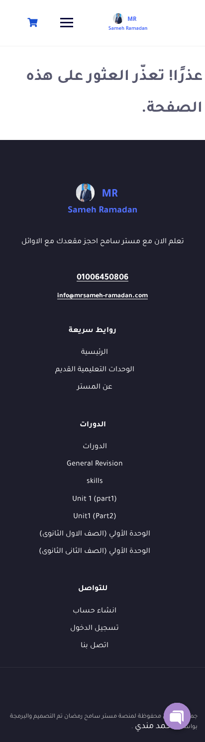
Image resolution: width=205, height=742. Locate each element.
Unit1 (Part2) (94, 517)
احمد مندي (153, 726)
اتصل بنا (94, 646)
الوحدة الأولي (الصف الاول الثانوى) (94, 535)
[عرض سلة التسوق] (31, 22)
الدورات (95, 447)
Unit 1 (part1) (94, 500)
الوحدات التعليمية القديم (94, 370)
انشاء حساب (94, 611)
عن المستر (94, 388)
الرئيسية (94, 353)
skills (95, 482)
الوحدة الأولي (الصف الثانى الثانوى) (94, 552)
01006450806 (102, 277)
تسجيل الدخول (94, 629)
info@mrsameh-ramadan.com (102, 296)
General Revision (95, 465)
